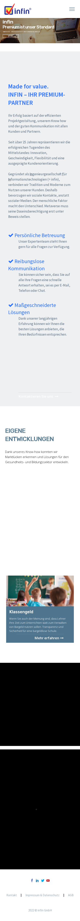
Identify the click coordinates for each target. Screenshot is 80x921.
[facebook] (32, 880)
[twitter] (42, 880)
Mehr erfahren (46, 638)
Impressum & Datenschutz (42, 895)
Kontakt (11, 895)
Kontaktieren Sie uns (36, 396)
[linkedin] (37, 880)
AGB (71, 895)
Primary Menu (72, 9)
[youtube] (48, 880)
